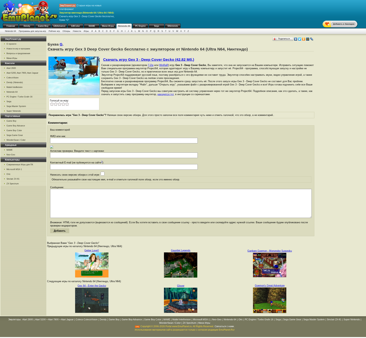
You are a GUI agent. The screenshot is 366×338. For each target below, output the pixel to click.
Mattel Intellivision (14, 87)
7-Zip (150, 65)
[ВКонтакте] (296, 39)
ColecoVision (12, 77)
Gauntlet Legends (180, 250)
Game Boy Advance (15, 125)
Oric (8, 174)
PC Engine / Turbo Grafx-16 (19, 97)
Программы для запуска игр (32, 31)
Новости (77, 31)
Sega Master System (16, 106)
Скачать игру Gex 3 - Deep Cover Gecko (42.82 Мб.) (148, 60)
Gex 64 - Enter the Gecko (92, 285)
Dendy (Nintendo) (14, 82)
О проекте (11, 44)
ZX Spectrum (12, 183)
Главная (10, 26)
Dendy (27, 26)
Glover (180, 285)
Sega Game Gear (14, 135)
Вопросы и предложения (18, 53)
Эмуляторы (14, 319)
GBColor (75, 26)
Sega (156, 26)
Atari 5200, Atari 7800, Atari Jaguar (22, 73)
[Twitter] (300, 39)
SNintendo (172, 26)
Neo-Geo (10, 154)
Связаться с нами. (224, 326)
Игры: (86, 31)
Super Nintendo (13, 111)
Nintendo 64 (124, 26)
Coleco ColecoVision (87, 319)
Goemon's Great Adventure (270, 285)
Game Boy (43, 26)
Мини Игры (108, 26)
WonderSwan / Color (16, 140)
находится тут (165, 94)
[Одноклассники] (304, 39)
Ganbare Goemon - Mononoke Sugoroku (269, 250)
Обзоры (66, 31)
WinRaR (163, 65)
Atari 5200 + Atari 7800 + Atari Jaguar (54, 319)
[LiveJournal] (312, 39)
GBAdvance (59, 26)
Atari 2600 (11, 68)
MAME (92, 26)
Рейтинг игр (54, 31)
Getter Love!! (91, 250)
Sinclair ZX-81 (12, 179)
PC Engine (140, 26)
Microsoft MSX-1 (14, 169)
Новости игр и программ (18, 48)
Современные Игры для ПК (19, 164)
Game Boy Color (14, 130)
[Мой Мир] (308, 39)
